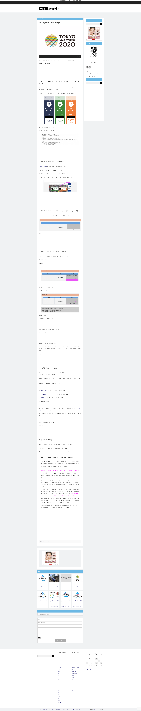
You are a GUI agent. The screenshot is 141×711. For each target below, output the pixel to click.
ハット (59, 677)
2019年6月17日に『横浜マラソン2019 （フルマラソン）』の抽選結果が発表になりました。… (65, 605)
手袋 (59, 679)
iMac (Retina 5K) (74, 654)
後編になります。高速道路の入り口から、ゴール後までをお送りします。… (42, 605)
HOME (40, 709)
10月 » (90, 669)
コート (59, 654)
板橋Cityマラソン (44, 390)
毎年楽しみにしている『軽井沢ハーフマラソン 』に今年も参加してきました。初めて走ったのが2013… (54, 588)
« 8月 (87, 669)
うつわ (73, 675)
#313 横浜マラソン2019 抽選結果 (65, 601)
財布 (59, 700)
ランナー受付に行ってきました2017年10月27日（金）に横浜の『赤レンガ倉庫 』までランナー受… (42, 588)
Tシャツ (59, 665)
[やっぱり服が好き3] (49, 8)
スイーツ (73, 665)
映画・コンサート (74, 679)
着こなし (59, 673)
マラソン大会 (78, 56)
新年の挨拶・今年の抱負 (75, 667)
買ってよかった (74, 669)
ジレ (59, 669)
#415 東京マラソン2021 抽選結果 (54, 601)
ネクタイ (59, 667)
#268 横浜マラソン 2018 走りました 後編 (42, 601)
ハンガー (59, 694)
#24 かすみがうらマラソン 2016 (65, 583)
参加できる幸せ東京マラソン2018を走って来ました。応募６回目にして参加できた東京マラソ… (77, 588)
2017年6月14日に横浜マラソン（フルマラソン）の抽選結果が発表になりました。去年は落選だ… (77, 606)
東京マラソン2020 (43, 166)
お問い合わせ (78, 709)
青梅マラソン (43, 387)
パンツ (59, 671)
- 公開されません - (42, 622)
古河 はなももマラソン (45, 394)
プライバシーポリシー (51, 709)
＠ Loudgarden (58, 709)
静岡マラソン (43, 397)
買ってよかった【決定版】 (70, 709)
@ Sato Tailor (63, 709)
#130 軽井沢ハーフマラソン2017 (54, 583)
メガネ (59, 696)
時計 (59, 698)
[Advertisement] (83, 8)
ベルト (59, 675)
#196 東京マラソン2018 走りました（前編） (77, 583)
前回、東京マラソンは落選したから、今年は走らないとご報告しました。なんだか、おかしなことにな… (54, 606)
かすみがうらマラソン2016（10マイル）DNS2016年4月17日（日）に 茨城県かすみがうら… (65, 587)
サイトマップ (45, 709)
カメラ (73, 677)
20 (96, 663)
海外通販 (59, 702)
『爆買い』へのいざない (75, 673)
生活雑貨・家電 (74, 671)
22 (101, 663)
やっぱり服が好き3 (95, 709)
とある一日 (73, 690)
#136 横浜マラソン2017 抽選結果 (77, 601)
